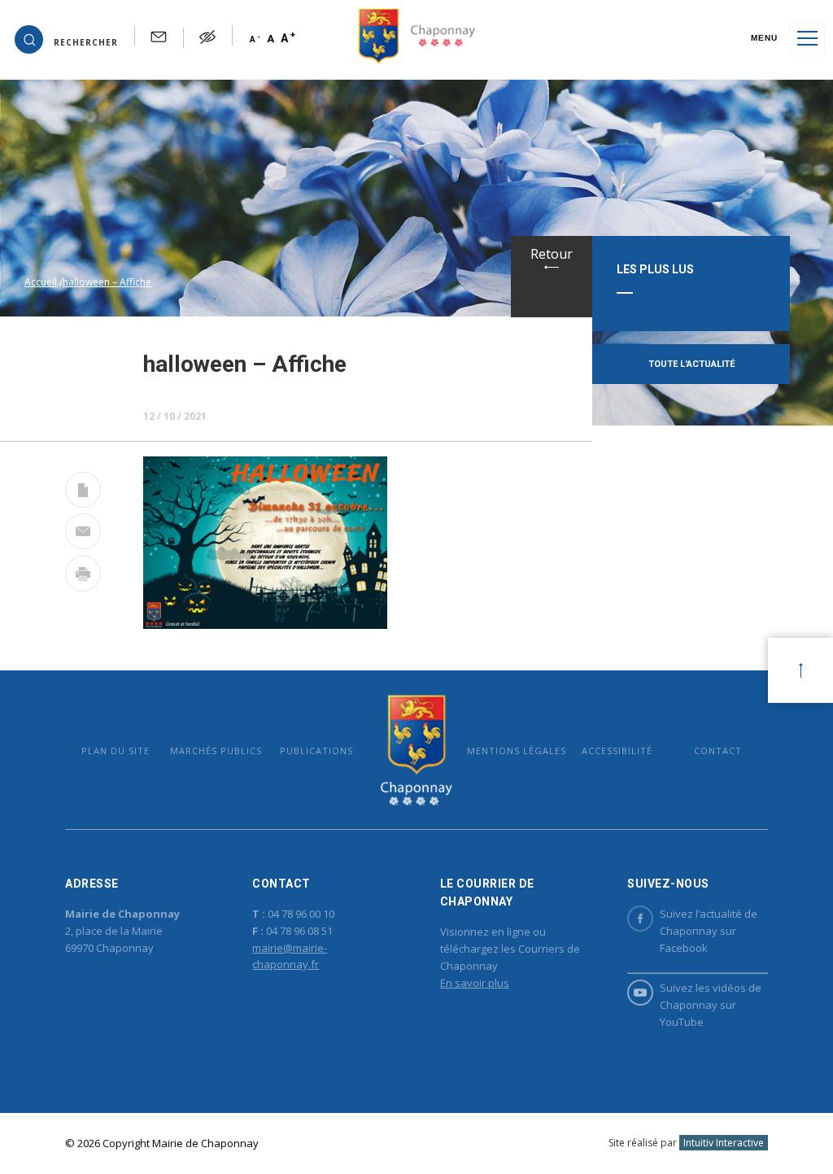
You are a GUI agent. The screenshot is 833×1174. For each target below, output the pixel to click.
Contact (718, 750)
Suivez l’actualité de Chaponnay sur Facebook (708, 930)
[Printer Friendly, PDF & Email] (83, 493)
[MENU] (807, 38)
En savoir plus (474, 982)
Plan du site (115, 750)
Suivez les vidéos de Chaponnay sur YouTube (710, 1004)
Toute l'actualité (691, 364)
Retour (551, 254)
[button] (66, 38)
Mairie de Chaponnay (416, 749)
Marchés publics (216, 750)
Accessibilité (617, 750)
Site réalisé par (686, 1143)
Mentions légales (516, 750)
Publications (316, 750)
